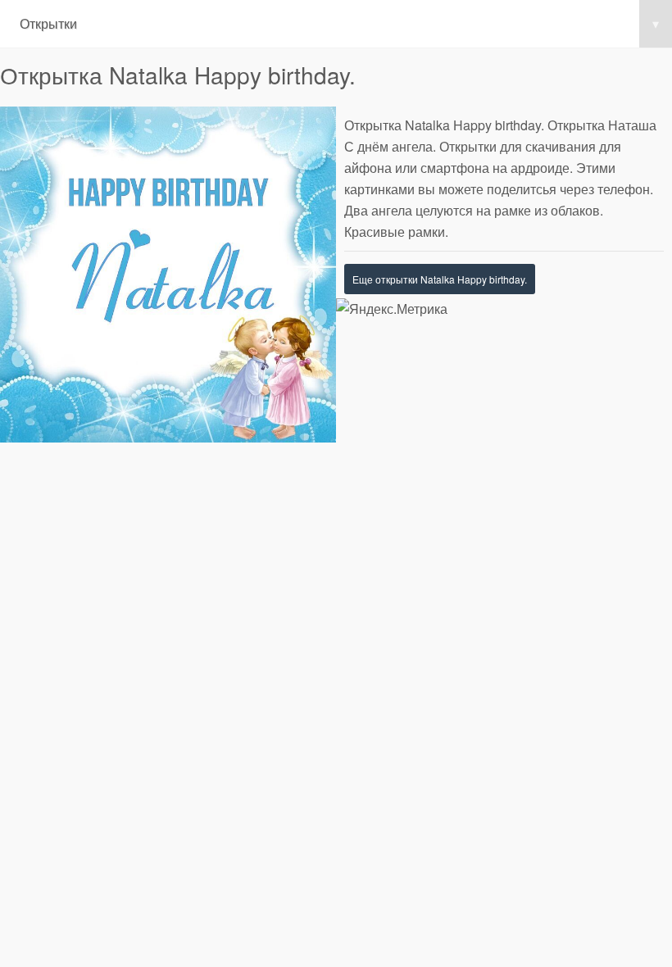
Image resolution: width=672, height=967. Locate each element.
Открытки (339, 23)
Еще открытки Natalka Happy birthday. (439, 279)
